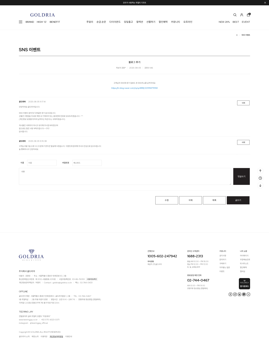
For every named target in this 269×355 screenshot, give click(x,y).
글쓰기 (238, 200)
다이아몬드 (115, 21)
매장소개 (35, 336)
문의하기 (222, 259)
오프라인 (187, 21)
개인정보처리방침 (56, 336)
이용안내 (68, 336)
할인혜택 (163, 21)
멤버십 (242, 271)
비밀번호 (65, 162)
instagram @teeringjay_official (33, 323)
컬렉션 (139, 21)
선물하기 (150, 21)
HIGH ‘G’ (42, 21)
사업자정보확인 (92, 279)
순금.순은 (101, 21)
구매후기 (222, 263)
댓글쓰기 (241, 176)
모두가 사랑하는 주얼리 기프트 (134, 2)
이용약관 (44, 336)
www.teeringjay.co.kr (28, 319)
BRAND (30, 21)
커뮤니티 (175, 21)
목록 (214, 200)
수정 (167, 200)
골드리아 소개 (24, 336)
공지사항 (222, 255)
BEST (236, 21)
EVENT (246, 21)
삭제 (191, 200)
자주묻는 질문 (224, 267)
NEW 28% (224, 21)
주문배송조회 (245, 259)
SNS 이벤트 (246, 35)
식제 (243, 103)
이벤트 (221, 271)
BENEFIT (55, 21)
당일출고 (128, 21)
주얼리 (89, 21)
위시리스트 (244, 263)
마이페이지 (244, 255)
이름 (22, 162)
